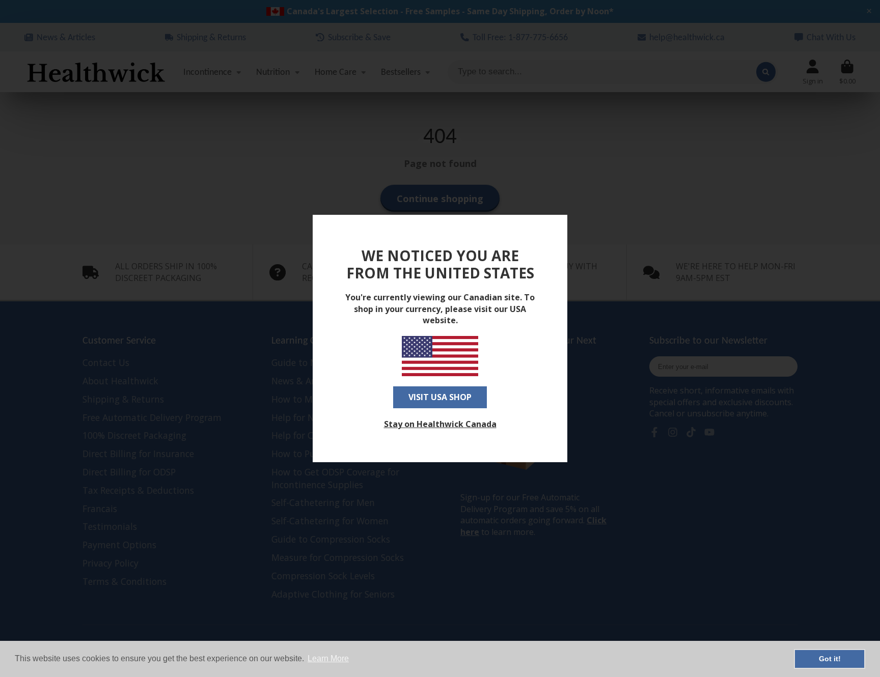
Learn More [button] (328, 658)
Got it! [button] (830, 659)
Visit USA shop (440, 397)
